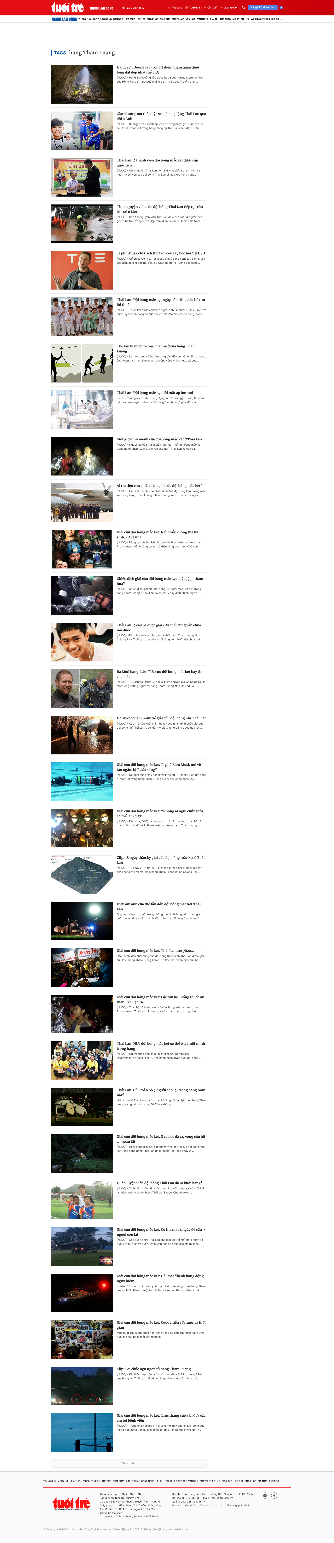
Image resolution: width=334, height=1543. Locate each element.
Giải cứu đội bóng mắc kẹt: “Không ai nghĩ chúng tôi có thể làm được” (160, 813)
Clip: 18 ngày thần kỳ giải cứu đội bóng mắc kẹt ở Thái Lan (161, 860)
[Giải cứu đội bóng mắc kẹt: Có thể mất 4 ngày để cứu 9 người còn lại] (82, 1246)
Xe (157, 1481)
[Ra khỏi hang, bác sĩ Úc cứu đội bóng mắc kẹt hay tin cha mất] (82, 688)
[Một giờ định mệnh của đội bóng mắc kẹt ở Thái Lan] (82, 456)
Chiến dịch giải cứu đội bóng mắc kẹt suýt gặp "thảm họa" (160, 581)
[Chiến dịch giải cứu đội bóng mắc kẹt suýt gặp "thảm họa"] (82, 595)
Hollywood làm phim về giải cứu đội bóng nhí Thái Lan (162, 718)
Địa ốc (275, 19)
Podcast (177, 7)
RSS (246, 1505)
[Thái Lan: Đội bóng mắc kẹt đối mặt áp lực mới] (82, 409)
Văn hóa (193, 1481)
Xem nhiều (76, 1481)
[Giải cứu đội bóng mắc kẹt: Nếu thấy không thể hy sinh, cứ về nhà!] (82, 549)
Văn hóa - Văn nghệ (197, 19)
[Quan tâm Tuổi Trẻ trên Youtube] (265, 1495)
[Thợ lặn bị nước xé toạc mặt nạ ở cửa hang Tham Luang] (82, 363)
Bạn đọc (118, 19)
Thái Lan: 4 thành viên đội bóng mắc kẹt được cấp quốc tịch (157, 162)
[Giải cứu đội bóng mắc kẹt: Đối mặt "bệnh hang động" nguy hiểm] (82, 1293)
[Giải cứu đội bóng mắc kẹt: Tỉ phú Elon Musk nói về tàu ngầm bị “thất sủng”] (82, 781)
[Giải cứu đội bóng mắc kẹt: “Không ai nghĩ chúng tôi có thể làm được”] (82, 828)
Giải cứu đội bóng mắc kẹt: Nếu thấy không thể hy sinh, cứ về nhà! (157, 534)
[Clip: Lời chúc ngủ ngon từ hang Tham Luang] (82, 1386)
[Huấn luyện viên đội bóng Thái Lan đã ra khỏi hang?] (82, 1200)
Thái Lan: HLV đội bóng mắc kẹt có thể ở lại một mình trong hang (161, 1046)
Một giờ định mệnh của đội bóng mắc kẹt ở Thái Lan (159, 439)
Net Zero (130, 19)
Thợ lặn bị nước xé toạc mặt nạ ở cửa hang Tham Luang (156, 348)
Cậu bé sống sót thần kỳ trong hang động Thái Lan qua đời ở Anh (161, 116)
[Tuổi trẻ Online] (71, 1504)
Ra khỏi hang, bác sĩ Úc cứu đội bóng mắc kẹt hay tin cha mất (160, 674)
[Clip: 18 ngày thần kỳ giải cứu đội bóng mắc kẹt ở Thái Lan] (82, 874)
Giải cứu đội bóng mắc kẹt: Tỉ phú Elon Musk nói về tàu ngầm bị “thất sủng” (159, 767)
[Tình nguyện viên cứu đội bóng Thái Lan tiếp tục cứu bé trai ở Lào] (82, 223)
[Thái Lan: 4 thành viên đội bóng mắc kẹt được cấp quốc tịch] (82, 177)
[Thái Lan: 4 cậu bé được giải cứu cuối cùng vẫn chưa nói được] (82, 642)
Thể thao (225, 19)
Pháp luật (178, 19)
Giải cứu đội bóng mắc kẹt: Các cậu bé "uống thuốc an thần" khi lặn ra (160, 999)
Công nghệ (147, 1481)
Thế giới (106, 1481)
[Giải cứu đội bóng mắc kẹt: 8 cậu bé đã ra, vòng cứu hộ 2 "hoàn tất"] (82, 1153)
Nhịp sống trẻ (178, 1481)
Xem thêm (128, 1463)
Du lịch (164, 1481)
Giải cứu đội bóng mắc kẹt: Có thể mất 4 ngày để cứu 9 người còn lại (161, 1232)
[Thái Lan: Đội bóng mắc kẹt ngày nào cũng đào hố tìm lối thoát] (82, 316)
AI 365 (235, 19)
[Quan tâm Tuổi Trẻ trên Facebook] (274, 1495)
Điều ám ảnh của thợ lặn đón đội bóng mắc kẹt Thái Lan (159, 906)
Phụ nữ (245, 19)
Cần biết (212, 7)
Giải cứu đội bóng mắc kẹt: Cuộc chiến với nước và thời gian (161, 1325)
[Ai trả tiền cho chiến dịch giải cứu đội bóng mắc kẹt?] (82, 502)
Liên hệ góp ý (234, 1505)
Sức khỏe (152, 19)
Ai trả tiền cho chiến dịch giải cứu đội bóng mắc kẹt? (159, 486)
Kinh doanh (133, 1481)
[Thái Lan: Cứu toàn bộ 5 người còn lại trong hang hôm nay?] (82, 1107)
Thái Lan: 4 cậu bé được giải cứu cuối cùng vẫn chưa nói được (159, 627)
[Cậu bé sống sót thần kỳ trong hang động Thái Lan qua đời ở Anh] (82, 130)
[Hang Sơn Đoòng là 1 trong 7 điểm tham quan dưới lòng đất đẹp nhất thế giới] (82, 84)
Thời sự (83, 19)
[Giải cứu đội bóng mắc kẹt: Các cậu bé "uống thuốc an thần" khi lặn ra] (82, 1014)
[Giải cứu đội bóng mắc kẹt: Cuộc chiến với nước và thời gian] (82, 1339)
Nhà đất (238, 1481)
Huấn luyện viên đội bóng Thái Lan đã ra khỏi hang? (159, 1183)
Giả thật (263, 1481)
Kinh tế (141, 19)
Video (86, 1481)
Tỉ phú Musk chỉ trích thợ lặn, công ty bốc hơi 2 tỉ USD (161, 253)
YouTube (194, 7)
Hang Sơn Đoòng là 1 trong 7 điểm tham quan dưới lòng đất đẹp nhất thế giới (158, 69)
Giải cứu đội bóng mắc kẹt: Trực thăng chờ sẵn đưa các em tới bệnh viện (161, 1418)
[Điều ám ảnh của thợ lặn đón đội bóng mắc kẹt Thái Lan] (82, 921)
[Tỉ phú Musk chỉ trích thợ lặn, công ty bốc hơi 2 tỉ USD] (82, 270)
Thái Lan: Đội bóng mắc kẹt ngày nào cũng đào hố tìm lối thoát (161, 302)
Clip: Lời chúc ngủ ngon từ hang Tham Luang (154, 1369)
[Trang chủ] (64, 19)
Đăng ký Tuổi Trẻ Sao (262, 7)
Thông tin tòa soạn (111, 1513)
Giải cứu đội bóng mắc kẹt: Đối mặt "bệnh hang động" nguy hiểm (161, 1278)
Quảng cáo (230, 7)
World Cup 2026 (260, 19)
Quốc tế (94, 19)
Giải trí (214, 19)
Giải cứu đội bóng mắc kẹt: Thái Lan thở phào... (155, 950)
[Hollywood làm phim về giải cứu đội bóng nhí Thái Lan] (82, 735)
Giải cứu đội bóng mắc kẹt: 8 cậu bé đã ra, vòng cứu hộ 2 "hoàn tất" (161, 1139)
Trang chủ (49, 1481)
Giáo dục (165, 19)
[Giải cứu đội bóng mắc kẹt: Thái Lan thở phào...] (82, 967)
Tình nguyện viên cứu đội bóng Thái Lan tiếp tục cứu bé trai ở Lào (160, 209)
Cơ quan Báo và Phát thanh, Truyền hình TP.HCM (129, 1516)
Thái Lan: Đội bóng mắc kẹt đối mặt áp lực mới (155, 393)
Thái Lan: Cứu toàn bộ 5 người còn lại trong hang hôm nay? (161, 1092)
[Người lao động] (101, 8)
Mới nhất (63, 1481)
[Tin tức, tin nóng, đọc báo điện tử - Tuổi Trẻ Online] (70, 8)
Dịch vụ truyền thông (184, 1505)
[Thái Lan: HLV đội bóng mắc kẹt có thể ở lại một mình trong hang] (82, 1060)
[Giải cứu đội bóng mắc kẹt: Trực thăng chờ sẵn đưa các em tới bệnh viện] (82, 1432)
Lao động (106, 19)
